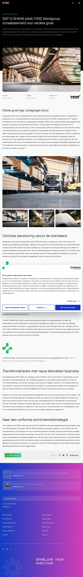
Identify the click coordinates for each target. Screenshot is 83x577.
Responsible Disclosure (55, 543)
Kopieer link (74, 455)
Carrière (44, 535)
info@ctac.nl (6, 507)
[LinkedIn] (3, 549)
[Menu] (79, 3)
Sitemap (21, 543)
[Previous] (73, 225)
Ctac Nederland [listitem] (10, 499)
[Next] (78, 225)
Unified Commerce (48, 523)
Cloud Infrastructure (9, 523)
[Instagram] (10, 549)
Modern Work (46, 519)
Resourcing (45, 527)
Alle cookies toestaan (67, 307)
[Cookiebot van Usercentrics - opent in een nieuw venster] (72, 267)
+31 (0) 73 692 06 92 (9, 504)
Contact (5, 535)
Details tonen (72, 301)
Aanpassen (40, 307)
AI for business (47, 515)
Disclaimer (14, 543)
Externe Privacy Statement (32, 543)
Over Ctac (45, 531)
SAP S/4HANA (7, 515)
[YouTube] (7, 549)
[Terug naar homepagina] (5, 3)
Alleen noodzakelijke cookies (15, 307)
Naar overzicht (14, 455)
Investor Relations (8, 531)
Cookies (44, 543)
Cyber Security (7, 527)
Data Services (7, 519)
